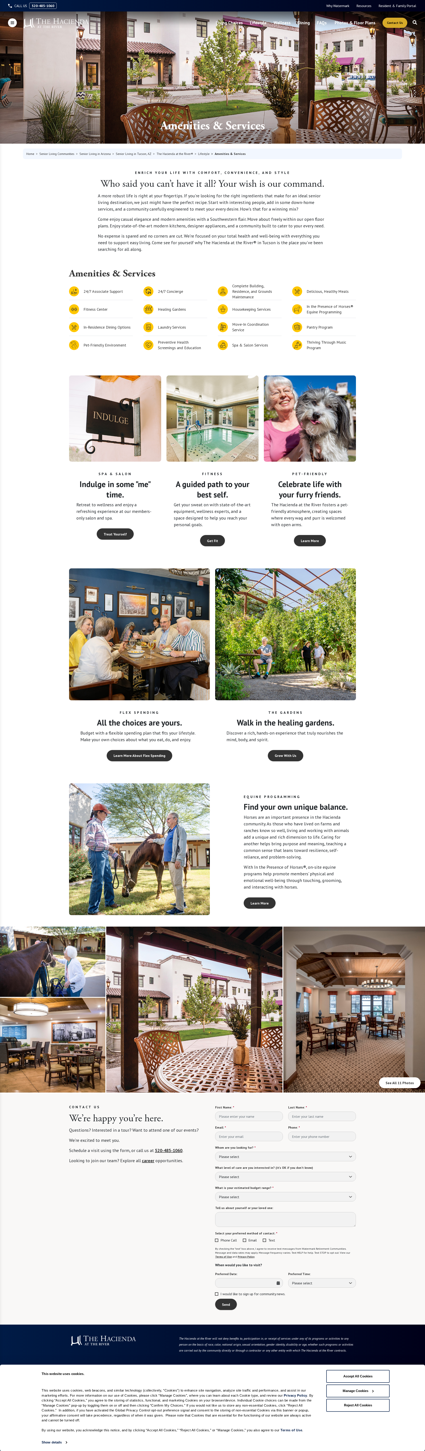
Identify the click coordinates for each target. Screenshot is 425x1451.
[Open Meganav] (12, 22)
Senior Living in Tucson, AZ (133, 154)
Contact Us (395, 23)
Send (226, 1304)
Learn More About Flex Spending (139, 755)
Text (271, 1240)
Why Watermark (337, 6)
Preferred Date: (226, 1274)
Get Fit (212, 541)
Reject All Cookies (358, 1405)
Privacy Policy (246, 1256)
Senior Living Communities (56, 154)
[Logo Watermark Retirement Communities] (56, 23)
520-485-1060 (43, 6)
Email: (220, 1127)
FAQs (322, 22)
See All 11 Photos (400, 1083)
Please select (229, 1156)
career (148, 1160)
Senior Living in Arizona (95, 154)
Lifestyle (258, 22)
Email (252, 1240)
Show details (52, 1442)
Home (30, 154)
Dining (304, 22)
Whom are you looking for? (235, 1148)
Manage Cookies (355, 1391)
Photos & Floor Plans (355, 22)
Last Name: (297, 1107)
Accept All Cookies (358, 1376)
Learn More (310, 541)
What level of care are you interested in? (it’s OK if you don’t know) (264, 1168)
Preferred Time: (299, 1274)
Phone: (294, 1127)
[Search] (415, 23)
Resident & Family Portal (397, 6)
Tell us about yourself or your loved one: (244, 1208)
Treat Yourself (115, 534)
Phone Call (228, 1240)
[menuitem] (338, 6)
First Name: (224, 1107)
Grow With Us (285, 755)
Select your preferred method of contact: (246, 1233)
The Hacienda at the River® (174, 154)
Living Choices (229, 22)
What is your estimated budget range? (244, 1188)
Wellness (282, 22)
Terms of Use (223, 1256)
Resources (363, 6)
